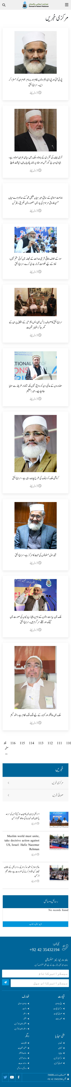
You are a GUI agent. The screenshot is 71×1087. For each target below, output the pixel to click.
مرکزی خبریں (57, 783)
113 (40, 743)
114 (31, 743)
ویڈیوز (60, 1053)
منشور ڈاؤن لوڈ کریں (20, 1023)
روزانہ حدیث (22, 1063)
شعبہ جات (59, 1018)
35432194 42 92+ (44, 949)
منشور (25, 1018)
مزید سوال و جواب (35, 924)
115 (22, 743)
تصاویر (60, 1043)
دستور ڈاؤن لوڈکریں (20, 1029)
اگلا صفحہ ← (6, 748)
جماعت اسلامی (22, 1003)
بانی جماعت (58, 1003)
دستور (25, 1013)
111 (59, 743)
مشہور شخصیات (22, 1048)
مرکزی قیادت (57, 1008)
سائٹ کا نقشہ (23, 1053)
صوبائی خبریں (57, 795)
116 (13, 743)
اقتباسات (24, 1043)
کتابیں (60, 1048)
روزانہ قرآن (23, 1058)
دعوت (25, 1008)
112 (50, 743)
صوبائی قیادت (58, 1013)
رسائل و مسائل (22, 1068)
